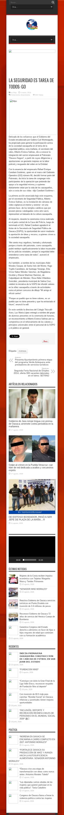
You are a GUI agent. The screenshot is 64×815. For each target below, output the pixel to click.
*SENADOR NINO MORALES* (33, 589)
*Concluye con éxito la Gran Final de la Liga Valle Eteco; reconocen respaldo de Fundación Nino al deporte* (37, 684)
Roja (15, 92)
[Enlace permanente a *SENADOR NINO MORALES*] (13, 596)
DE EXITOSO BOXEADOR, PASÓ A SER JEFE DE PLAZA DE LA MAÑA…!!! (30, 518)
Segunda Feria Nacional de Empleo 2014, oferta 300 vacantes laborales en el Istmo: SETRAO (31, 372)
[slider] (29, 560)
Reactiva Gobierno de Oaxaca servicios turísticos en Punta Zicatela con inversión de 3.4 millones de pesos (37, 603)
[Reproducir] (12, 559)
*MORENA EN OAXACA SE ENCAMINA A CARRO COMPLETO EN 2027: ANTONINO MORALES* (37, 739)
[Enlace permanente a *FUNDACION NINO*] (13, 677)
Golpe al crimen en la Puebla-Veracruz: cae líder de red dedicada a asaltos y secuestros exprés (31, 467)
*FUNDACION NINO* (29, 669)
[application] (32, 549)
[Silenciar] (46, 559)
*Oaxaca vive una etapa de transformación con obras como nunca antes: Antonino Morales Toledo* (37, 772)
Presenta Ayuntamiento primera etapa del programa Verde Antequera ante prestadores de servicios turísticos (33, 361)
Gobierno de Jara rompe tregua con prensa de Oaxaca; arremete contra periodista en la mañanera (31, 424)
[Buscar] (53, 2)
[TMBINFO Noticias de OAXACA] (32, 27)
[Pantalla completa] (51, 559)
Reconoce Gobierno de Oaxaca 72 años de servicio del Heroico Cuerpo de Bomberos (37, 617)
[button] (32, 549)
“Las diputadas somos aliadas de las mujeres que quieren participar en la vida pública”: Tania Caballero (36, 785)
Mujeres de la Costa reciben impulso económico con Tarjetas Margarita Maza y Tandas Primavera (36, 579)
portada (22, 351)
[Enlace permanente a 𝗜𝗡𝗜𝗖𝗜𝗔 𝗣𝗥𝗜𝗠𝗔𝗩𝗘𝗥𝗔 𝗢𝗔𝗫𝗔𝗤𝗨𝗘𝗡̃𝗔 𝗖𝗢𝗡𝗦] (13, 661)
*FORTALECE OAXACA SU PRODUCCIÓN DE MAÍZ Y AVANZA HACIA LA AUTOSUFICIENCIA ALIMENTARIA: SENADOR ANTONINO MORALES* (32, 755)
